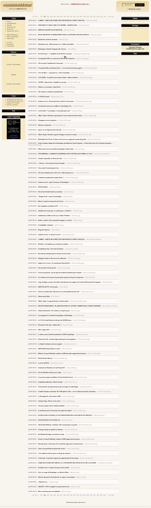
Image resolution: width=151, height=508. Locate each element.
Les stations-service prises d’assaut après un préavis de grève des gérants (60, 277)
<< (36, 16)
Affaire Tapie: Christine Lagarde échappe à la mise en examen (57, 134)
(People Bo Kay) (69, 92)
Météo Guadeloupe (12, 36)
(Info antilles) (67, 372)
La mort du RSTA (43, 363)
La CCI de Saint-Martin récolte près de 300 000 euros (54, 320)
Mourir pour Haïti (44, 296)
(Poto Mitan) (72, 49)
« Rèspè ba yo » (43, 482)
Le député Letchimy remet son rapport (50, 344)
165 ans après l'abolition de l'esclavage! (50, 63)
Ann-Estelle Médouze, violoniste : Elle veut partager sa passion (57, 425)
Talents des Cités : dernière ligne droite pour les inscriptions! (57, 339)
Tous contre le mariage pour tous (48, 168)
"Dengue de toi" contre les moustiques (50, 196)
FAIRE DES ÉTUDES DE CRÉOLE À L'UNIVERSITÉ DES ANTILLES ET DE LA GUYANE (67, 463)
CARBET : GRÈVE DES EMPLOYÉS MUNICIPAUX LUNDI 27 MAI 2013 (61, 20)
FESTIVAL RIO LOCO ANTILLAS (49, 420)
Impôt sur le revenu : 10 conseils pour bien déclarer (54, 263)
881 (41, 16)
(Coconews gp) (79, 149)
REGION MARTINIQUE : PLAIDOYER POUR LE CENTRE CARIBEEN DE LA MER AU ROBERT (69, 306)
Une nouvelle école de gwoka (47, 268)
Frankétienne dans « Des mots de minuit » (51, 249)
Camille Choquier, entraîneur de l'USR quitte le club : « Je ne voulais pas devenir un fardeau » (67, 391)
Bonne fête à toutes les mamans (47, 39)
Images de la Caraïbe (13, 103)
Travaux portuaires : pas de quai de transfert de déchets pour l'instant (59, 272)
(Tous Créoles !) (67, 349)
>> (110, 16)
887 (61, 16)
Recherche (10, 29)
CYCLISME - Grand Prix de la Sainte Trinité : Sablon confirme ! (58, 77)
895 (88, 16)
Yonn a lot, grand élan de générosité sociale (51, 448)
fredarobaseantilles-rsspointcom (75, 502)
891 (75, 16)
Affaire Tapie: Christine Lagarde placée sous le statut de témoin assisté (60, 115)
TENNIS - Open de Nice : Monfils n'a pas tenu (52, 82)
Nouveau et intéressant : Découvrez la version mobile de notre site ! (59, 291)
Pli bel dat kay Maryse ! (45, 358)
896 (91, 16)
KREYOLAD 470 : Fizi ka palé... (48, 287)
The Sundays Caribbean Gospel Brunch (50, 92)
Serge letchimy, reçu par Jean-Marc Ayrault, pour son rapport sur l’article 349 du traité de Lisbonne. (69, 282)
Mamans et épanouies (45, 125)
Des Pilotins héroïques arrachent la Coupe (51, 434)
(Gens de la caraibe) (72, 249)
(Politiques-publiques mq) (82, 54)
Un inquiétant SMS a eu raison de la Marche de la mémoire (56, 58)
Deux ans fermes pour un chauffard (49, 491)
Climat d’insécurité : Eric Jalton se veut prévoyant (54, 310)
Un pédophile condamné (45, 225)
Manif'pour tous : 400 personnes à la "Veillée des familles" (56, 44)
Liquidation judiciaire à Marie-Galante (50, 382)
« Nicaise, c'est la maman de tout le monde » (52, 163)
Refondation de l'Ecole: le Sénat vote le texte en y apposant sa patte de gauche (62, 139)
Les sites (9, 42)
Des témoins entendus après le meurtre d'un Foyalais (54, 253)
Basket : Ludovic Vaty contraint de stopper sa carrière (55, 220)
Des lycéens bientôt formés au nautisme (50, 192)
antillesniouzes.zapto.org (14, 99)
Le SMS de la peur (44, 96)
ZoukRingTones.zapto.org (15, 101)
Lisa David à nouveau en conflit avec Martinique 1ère (55, 106)
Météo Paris (10, 38)
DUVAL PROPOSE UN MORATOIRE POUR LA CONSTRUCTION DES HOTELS (63, 35)
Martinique (10, 44)
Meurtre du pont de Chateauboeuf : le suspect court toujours (56, 477)
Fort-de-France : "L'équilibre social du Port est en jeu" (55, 54)
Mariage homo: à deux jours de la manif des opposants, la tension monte (60, 444)
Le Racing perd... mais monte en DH (49, 396)
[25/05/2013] (32, 58)
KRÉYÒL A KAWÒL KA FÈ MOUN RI (50, 30)
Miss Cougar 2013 (44, 329)
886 (58, 16)
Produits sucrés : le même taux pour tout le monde (53, 467)
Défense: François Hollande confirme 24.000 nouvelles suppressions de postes (62, 353)
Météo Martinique (12, 35)
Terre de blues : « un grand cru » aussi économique (54, 73)
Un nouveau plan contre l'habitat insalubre (51, 406)
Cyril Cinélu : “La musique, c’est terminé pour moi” (54, 111)
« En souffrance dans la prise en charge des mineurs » (55, 453)
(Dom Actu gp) (63, 39)
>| (112, 16)
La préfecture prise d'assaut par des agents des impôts (55, 410)
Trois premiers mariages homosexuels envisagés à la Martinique (58, 387)
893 (81, 16)
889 (68, 16)
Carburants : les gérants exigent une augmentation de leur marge (58, 458)
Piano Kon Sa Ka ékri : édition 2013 (49, 325)
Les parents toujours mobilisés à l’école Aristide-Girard (55, 377)
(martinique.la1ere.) (68, 234)
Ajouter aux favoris (12, 31)
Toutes (9, 21)
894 (84, 16)
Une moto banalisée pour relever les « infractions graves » (56, 173)
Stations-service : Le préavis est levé (49, 234)
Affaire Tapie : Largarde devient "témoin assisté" (53, 301)
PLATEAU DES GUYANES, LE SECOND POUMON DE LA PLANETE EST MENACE (65, 415)
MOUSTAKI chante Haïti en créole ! (49, 349)
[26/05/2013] (32, 20)
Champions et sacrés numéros (47, 120)
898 (98, 16)
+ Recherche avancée (133, 9)
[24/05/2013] (32, 249)
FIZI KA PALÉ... (43, 187)
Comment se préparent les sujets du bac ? (51, 177)
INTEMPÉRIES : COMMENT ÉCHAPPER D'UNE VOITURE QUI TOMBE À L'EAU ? (65, 154)
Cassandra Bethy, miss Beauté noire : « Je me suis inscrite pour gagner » (60, 68)
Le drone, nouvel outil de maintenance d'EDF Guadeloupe (56, 334)
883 (48, 16)
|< (33, 16)
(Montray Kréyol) (92, 20)
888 (65, 16)
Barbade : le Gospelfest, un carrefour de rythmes (53, 244)
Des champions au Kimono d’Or (48, 206)
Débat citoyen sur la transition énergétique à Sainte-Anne (56, 149)
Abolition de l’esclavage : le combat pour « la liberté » (55, 211)
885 (55, 16)
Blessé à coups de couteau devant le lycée (50, 201)
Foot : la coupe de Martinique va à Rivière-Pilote (53, 472)
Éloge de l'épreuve (44, 230)
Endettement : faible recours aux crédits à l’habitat (54, 215)
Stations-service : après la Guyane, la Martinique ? (54, 182)
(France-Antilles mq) (82, 44)
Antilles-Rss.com (21, 9)
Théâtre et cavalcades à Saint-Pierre (49, 87)
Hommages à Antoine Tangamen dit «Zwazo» (52, 49)
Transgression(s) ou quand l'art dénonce (50, 429)
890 (71, 16)
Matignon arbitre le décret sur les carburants (52, 258)
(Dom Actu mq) (68, 192)
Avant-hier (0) (11, 27)
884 (51, 16)
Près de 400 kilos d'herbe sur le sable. (49, 372)
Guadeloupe (10, 46)
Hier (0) (9, 25)
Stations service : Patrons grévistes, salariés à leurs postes (56, 101)
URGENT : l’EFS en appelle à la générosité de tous (54, 486)
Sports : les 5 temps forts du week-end (49, 130)
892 (78, 16)
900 (104, 16)
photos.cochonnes (12, 105)
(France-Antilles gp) (82, 58)
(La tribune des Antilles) (102, 154)
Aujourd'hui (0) (11, 23)
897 (94, 16)
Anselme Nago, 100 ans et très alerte (49, 401)
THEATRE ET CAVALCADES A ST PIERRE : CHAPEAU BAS (57, 25)
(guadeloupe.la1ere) (57, 96)
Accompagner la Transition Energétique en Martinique (55, 315)
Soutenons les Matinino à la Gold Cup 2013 (51, 368)
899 (101, 16)
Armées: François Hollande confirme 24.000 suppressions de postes (59, 439)
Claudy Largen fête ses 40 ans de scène (50, 158)
